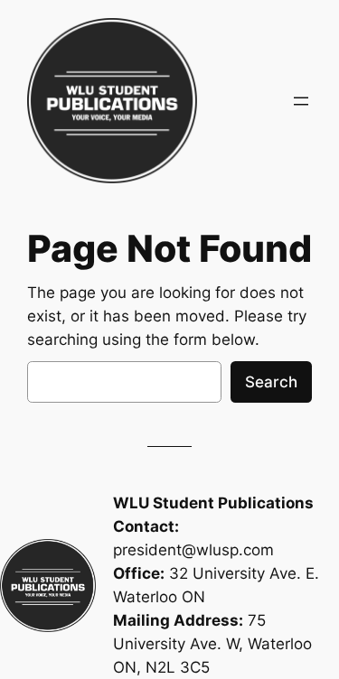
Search (271, 382)
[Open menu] (301, 101)
